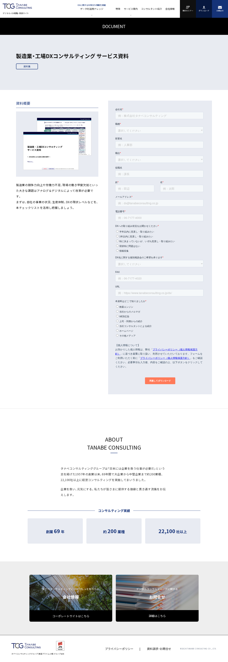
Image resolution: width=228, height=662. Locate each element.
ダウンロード (204, 10)
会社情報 (170, 8)
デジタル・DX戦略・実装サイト (16, 13)
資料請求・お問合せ (159, 649)
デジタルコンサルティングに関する (157, 593)
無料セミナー (188, 10)
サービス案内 (131, 8)
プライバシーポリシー (119, 649)
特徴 (118, 8)
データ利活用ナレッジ (92, 7)
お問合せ (220, 10)
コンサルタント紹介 (151, 8)
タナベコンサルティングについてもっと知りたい (70, 593)
